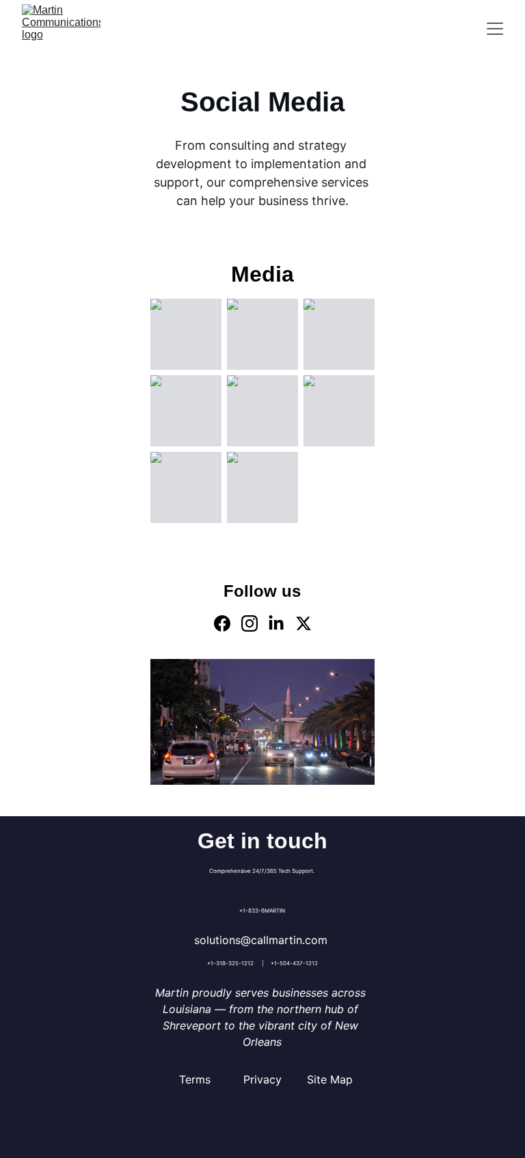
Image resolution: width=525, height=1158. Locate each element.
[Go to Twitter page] (303, 623)
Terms (195, 1079)
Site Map (330, 1079)
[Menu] (495, 29)
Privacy (262, 1079)
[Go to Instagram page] (249, 623)
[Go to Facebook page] (222, 623)
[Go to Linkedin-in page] (276, 623)
